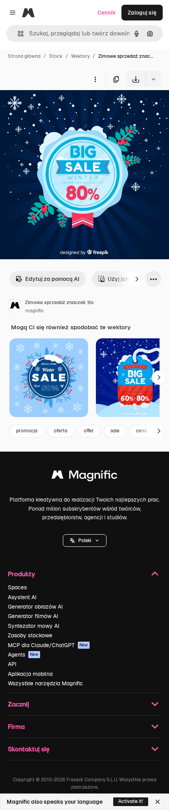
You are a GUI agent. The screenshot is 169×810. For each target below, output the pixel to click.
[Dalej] (137, 279)
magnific (34, 311)
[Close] (157, 801)
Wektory (80, 56)
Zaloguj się (142, 12)
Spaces (17, 587)
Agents (23, 654)
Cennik (106, 12)
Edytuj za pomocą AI (52, 278)
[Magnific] (84, 477)
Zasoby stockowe (30, 635)
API (12, 664)
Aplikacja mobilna (30, 673)
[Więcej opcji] (95, 79)
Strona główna (24, 56)
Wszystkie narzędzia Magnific (45, 683)
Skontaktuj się (29, 749)
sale (114, 431)
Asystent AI (22, 597)
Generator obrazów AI (35, 606)
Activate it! (130, 801)
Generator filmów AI (33, 616)
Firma (16, 726)
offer (89, 431)
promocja (26, 431)
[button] (85, 540)
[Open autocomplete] (17, 34)
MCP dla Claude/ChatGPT (48, 645)
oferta (60, 431)
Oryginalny (54, 105)
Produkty (21, 574)
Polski (84, 540)
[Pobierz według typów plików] (153, 79)
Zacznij (18, 704)
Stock (55, 56)
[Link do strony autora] (15, 307)
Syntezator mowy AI (33, 625)
